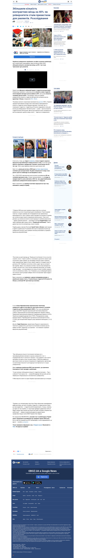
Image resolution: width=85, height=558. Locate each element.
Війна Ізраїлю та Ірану (42, 4)
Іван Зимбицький (58, 212)
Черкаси (40, 491)
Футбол (24, 495)
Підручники (28, 499)
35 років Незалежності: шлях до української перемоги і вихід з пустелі (59, 167)
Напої (28, 507)
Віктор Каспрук (57, 177)
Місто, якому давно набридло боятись (59, 224)
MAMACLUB (33, 515)
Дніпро (35, 491)
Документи (37, 464)
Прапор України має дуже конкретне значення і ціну (61, 217)
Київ (24, 491)
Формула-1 (40, 495)
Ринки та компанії (26, 511)
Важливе (56, 8)
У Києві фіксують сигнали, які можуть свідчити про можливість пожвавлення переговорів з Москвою (62, 123)
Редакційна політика (20, 454)
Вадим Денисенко (58, 185)
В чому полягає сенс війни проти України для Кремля (61, 174)
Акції (36, 503)
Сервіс (39, 503)
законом (32, 161)
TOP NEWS (57, 88)
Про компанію (25, 462)
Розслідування (47, 487)
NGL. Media (34, 99)
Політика (22, 487)
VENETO (49, 4)
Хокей (33, 495)
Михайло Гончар (58, 235)
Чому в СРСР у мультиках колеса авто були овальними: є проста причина (60, 37)
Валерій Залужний (58, 170)
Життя (37, 487)
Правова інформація (51, 462)
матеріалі (25, 422)
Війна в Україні (33, 4)
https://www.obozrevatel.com (53, 524)
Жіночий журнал (40, 519)
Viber (14, 426)
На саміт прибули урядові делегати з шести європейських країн (62, 111)
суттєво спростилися (42, 169)
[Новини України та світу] (31, 454)
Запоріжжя (31, 491)
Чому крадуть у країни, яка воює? (60, 210)
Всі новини (69, 487)
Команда (37, 462)
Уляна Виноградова (19, 21)
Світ (29, 487)
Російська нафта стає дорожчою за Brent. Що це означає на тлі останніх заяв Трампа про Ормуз (61, 182)
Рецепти (24, 507)
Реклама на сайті (26, 464)
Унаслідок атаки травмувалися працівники (62, 135)
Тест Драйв (25, 503)
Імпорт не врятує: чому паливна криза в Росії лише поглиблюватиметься (60, 232)
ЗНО (41, 499)
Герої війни (27, 4)
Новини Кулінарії (33, 507)
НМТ (44, 499)
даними (41, 102)
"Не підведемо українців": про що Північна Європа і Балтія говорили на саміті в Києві (63, 107)
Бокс (36, 495)
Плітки (27, 519)
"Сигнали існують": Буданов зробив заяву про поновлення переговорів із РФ (63, 118)
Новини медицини (26, 515)
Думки (56, 162)
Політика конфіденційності (64, 462)
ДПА (38, 499)
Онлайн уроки (33, 499)
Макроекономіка (34, 511)
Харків (27, 491)
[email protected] (27, 548)
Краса (31, 519)
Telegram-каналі (38, 425)
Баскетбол (29, 495)
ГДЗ (23, 499)
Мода (34, 519)
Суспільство (27, 21)
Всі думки (57, 239)
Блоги (53, 487)
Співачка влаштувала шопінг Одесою (61, 29)
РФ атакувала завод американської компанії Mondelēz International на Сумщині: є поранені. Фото (63, 131)
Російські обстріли (56, 4)
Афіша (24, 519)
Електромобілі (31, 503)
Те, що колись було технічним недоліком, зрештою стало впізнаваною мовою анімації (60, 43)
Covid (38, 515)
